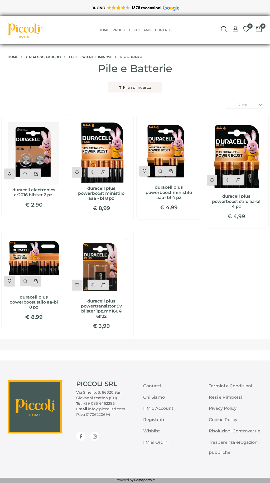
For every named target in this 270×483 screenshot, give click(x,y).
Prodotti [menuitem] (121, 30)
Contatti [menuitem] (163, 30)
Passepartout (144, 480)
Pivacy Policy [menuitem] (223, 408)
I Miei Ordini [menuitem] (155, 442)
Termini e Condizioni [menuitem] (230, 385)
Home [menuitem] (104, 30)
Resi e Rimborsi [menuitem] (225, 397)
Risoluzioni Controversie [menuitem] (234, 430)
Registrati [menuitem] (153, 419)
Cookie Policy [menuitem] (223, 419)
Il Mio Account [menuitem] (158, 408)
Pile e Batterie (135, 68)
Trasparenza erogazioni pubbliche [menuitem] (234, 447)
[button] (135, 8)
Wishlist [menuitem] (151, 430)
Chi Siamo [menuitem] (142, 30)
